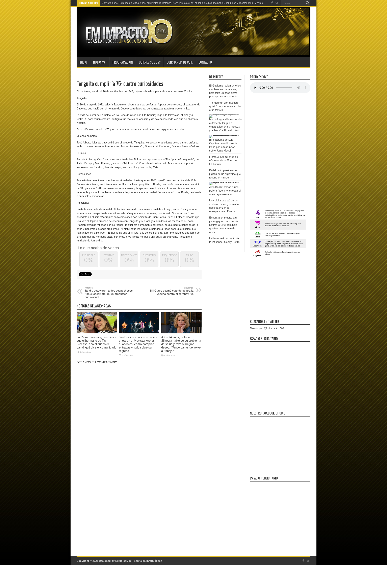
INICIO (83, 62)
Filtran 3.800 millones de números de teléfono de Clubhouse (223, 160)
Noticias (99, 62)
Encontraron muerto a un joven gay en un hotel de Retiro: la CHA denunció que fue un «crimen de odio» (223, 225)
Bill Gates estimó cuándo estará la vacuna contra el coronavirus (172, 291)
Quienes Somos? (150, 62)
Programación (122, 62)
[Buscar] (307, 3)
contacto (205, 62)
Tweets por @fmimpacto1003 (267, 328)
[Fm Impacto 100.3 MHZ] (128, 47)
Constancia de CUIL (179, 62)
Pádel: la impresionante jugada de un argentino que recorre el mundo (225, 174)
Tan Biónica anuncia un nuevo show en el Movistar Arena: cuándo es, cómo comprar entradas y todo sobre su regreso (138, 344)
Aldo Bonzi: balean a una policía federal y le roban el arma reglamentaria (225, 191)
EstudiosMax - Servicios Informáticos (138, 560)
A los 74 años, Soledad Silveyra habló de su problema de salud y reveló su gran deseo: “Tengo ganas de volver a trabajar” (181, 344)
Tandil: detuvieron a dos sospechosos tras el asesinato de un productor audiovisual (109, 293)
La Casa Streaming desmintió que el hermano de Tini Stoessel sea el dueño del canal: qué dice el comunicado (96, 342)
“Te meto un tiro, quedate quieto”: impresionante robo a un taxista (225, 106)
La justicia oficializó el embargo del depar (124, 3)
